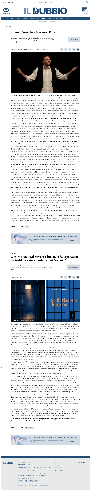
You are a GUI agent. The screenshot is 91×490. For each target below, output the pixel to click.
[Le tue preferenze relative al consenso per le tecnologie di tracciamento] (1, 367)
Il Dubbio (5, 26)
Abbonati (85, 13)
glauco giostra (29, 428)
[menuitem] (7, 18)
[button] (83, 2)
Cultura (9, 26)
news (27, 226)
